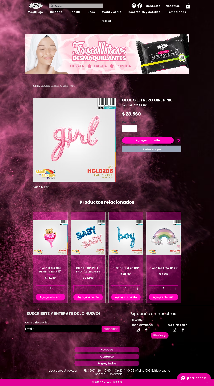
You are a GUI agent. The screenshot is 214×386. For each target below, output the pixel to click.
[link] (187, 5)
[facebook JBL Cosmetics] (146, 329)
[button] (35, 12)
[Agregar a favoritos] (178, 140)
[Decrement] (125, 128)
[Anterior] (27, 257)
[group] (107, 257)
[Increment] (135, 128)
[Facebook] (139, 5)
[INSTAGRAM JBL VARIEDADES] (174, 329)
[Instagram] (134, 5)
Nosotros (107, 349)
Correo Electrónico (37, 322)
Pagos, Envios (107, 363)
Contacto (107, 357)
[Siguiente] (186, 257)
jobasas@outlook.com (63, 371)
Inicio (36, 86)
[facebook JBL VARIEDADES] (182, 329)
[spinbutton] (130, 128)
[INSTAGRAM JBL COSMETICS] (137, 329)
